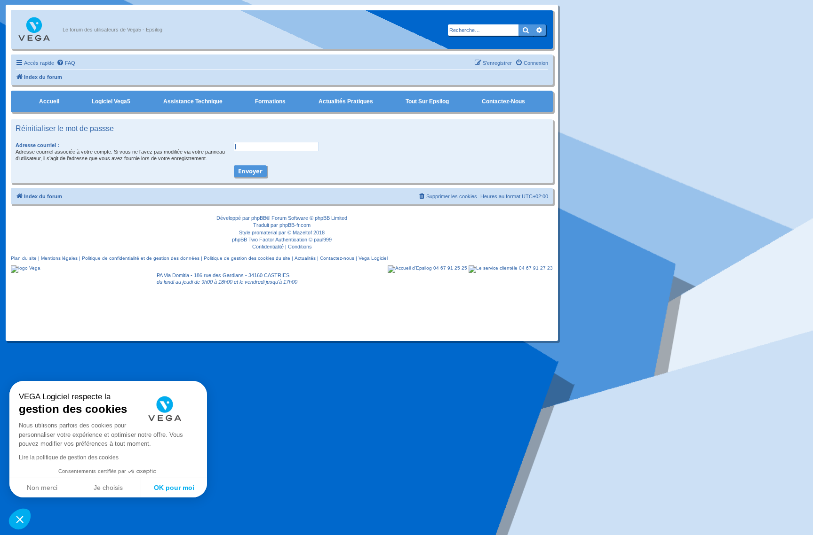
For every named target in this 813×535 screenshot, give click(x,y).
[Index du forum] (39, 29)
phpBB (258, 218)
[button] (19, 519)
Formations (270, 101)
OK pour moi (174, 487)
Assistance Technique (193, 101)
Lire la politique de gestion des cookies (69, 457)
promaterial (264, 232)
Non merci (42, 487)
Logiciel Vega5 (111, 101)
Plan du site (24, 258)
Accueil (49, 101)
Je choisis (108, 487)
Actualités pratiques (346, 101)
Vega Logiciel (373, 258)
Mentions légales (59, 258)
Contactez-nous (503, 101)
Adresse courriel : (37, 145)
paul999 (323, 239)
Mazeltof (302, 232)
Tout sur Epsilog (427, 101)
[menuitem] (65, 63)
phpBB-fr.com (295, 225)
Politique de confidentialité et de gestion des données (140, 258)
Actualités (305, 258)
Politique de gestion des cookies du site (247, 258)
